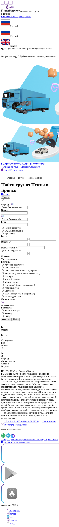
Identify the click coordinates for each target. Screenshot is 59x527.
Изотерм (9, 276)
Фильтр (5, 197)
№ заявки (6, 256)
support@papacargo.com (15, 424)
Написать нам (49, 421)
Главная (11, 178)
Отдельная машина (14, 231)
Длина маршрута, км (11, 250)
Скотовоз (9, 291)
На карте (5, 194)
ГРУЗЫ (19, 164)
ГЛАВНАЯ (7, 16)
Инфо (28, 16)
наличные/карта (12, 310)
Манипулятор (11, 282)
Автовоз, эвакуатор (14, 265)
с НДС (8, 316)
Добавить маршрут (30, 167)
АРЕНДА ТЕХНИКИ (34, 164)
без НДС (9, 313)
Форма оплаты (8, 305)
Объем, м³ (6, 242)
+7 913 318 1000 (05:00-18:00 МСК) (21, 421)
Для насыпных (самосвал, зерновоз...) (23, 270)
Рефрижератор (12, 288)
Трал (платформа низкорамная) (20, 293)
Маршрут (6, 204)
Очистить (6, 319)
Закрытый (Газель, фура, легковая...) (22, 273)
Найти (15, 319)
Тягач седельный (13, 296)
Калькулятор (19, 16)
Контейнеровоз (12, 279)
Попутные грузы (13, 228)
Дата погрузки (8, 299)
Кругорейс (10, 233)
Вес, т (4, 236)
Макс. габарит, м (9, 247)
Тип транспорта (9, 259)
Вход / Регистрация (13, 170)
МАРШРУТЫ (8, 164)
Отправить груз (10, 167)
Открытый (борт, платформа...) (20, 285)
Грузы (21, 178)
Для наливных (12, 267)
